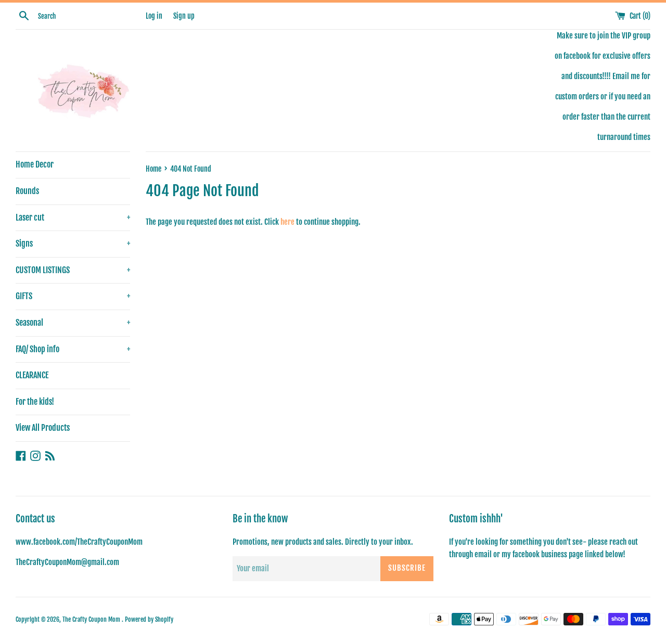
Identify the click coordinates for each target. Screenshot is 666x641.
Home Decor (35, 164)
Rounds (27, 191)
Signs (73, 243)
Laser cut (73, 217)
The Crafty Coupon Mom (92, 619)
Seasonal (73, 322)
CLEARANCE (32, 375)
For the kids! (35, 401)
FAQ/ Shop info (73, 349)
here (287, 222)
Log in (154, 15)
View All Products (43, 427)
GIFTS (73, 296)
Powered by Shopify (149, 619)
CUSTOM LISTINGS (73, 270)
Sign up (184, 15)
